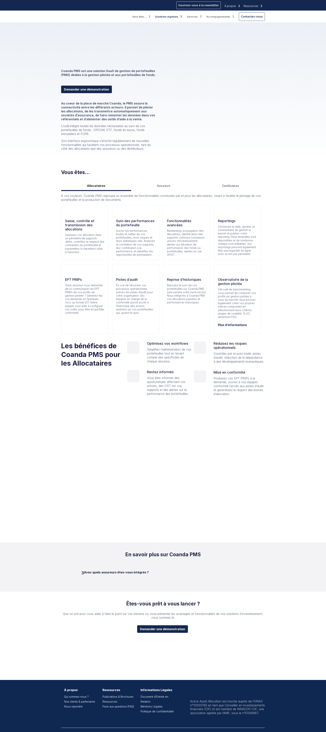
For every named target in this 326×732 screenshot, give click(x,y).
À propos (230, 6)
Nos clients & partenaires (79, 701)
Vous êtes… (139, 16)
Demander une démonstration (86, 89)
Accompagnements (218, 16)
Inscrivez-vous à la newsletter (198, 5)
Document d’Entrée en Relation (154, 699)
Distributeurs (230, 186)
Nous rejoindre (73, 706)
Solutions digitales (166, 16)
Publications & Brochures (117, 696)
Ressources (251, 6)
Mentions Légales (152, 706)
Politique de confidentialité (157, 711)
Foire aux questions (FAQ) (118, 706)
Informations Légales (156, 690)
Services (192, 16)
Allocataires (96, 186)
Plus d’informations (232, 325)
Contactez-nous (252, 16)
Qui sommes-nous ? (76, 696)
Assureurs (163, 186)
